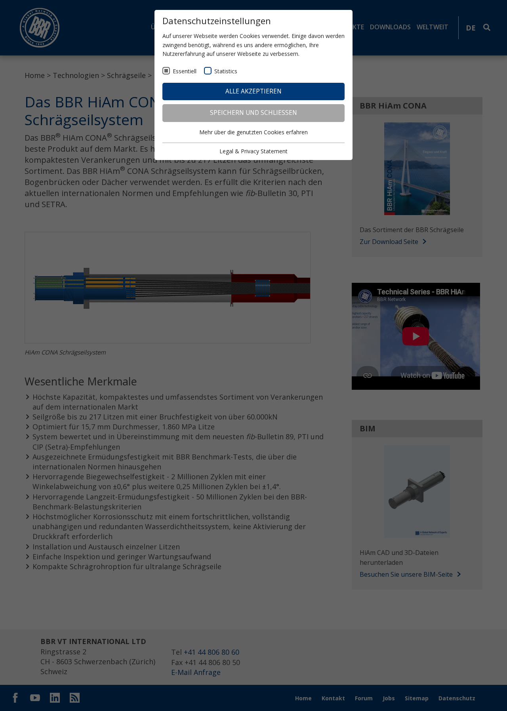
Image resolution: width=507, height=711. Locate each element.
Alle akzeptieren (253, 91)
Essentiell (184, 71)
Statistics (225, 71)
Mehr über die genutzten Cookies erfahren (253, 132)
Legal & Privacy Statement (253, 151)
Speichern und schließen (253, 113)
